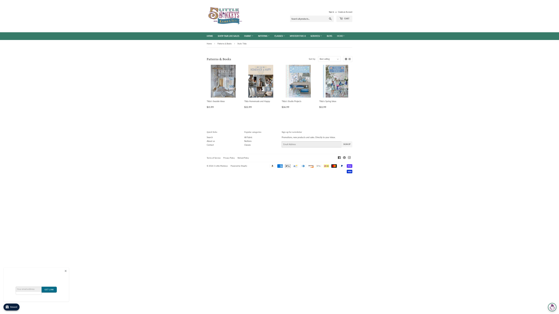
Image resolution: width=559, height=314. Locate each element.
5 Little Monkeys (221, 166)
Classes (278, 36)
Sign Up (346, 144)
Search (210, 137)
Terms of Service (214, 158)
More (340, 36)
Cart (346, 18)
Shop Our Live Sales (228, 36)
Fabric (248, 36)
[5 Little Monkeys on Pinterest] (344, 158)
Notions (263, 36)
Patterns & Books (224, 43)
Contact (210, 145)
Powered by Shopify (239, 166)
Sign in (331, 12)
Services (315, 36)
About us (211, 141)
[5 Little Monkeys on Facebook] (339, 158)
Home (210, 36)
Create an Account (345, 12)
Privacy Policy (229, 158)
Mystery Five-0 (298, 36)
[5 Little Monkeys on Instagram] (349, 158)
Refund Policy (243, 158)
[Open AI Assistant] (552, 307)
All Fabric (248, 137)
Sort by (312, 59)
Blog (329, 36)
